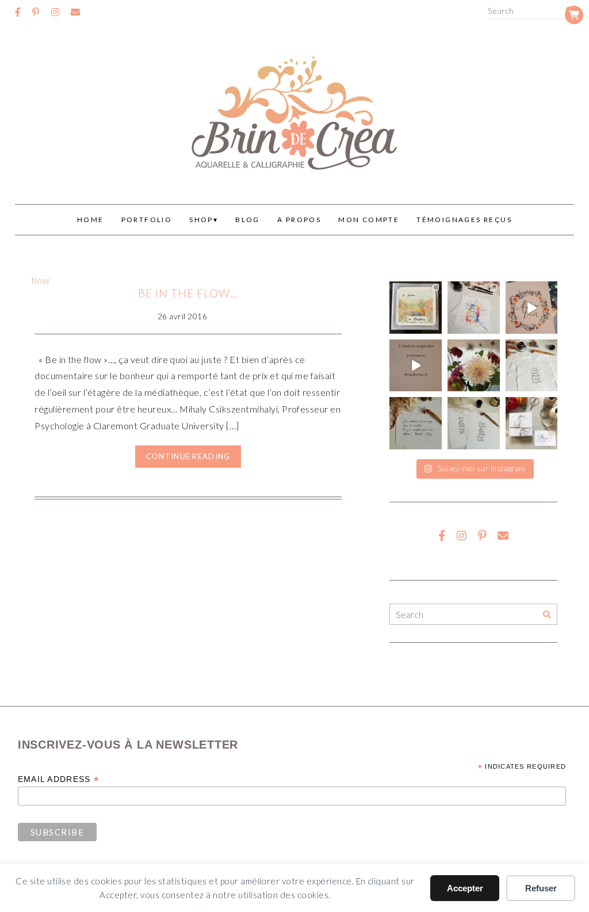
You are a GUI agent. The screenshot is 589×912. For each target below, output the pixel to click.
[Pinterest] (35, 12)
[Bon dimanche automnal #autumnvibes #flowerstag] (474, 365)
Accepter (465, 888)
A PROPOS (299, 219)
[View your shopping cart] (574, 15)
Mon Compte (368, 219)
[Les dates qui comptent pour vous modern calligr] (474, 423)
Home (90, 219)
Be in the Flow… (188, 293)
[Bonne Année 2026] (532, 307)
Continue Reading (188, 456)
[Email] (75, 12)
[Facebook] (18, 12)
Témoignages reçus (464, 219)
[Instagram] (55, 12)
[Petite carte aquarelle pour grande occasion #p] (415, 307)
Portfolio (147, 219)
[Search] (547, 614)
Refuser (541, 888)
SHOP (201, 219)
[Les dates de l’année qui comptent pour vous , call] (532, 365)
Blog (247, 219)
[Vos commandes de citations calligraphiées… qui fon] (415, 423)
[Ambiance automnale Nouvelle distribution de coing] (415, 365)
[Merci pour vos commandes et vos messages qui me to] (532, 423)
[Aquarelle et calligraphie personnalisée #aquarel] (474, 307)
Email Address (58, 779)
